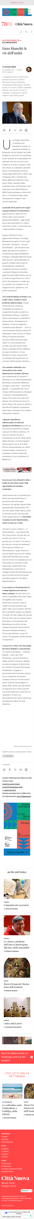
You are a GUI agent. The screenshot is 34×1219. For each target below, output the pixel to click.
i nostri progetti (9, 790)
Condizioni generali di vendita (12, 1169)
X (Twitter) (5, 1151)
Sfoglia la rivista (17, 3)
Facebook (5, 1149)
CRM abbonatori (7, 1142)
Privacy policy (6, 1164)
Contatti (4, 1137)
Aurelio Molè (10, 67)
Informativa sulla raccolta (11, 1217)
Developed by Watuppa (15, 1200)
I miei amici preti (13, 1023)
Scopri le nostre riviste (11, 784)
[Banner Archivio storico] (17, 470)
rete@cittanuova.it (24, 796)
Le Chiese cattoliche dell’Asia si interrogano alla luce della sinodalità (16, 945)
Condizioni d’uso (7, 1171)
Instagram (5, 1154)
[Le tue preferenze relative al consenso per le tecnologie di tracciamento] (30, 1215)
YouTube (5, 1157)
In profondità (11, 40)
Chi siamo (5, 1139)
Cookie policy (6, 1166)
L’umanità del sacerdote (16, 905)
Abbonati (24, 1191)
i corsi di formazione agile (12, 787)
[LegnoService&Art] (17, 1040)
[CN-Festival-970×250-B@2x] (17, 12)
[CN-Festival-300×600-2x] (17, 829)
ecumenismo (8, 756)
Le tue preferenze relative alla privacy (19, 1212)
